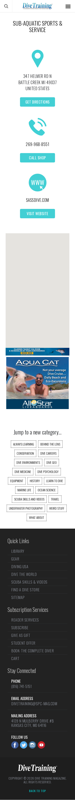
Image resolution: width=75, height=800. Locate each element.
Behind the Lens (50, 444)
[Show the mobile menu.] (68, 6)
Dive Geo (51, 462)
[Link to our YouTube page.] (41, 745)
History (35, 480)
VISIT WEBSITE (37, 213)
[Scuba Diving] (37, 6)
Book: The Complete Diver (32, 650)
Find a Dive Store (25, 589)
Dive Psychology (48, 471)
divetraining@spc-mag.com (34, 703)
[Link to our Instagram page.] (32, 745)
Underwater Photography (26, 508)
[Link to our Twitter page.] (23, 745)
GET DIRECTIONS (37, 102)
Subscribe (20, 627)
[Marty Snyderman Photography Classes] (37, 354)
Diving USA (19, 566)
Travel (55, 499)
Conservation (25, 453)
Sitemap (18, 597)
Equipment (16, 480)
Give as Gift (20, 635)
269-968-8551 (37, 144)
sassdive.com (37, 200)
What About (36, 517)
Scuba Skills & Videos (29, 582)
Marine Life (24, 490)
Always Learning (23, 444)
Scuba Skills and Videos (29, 499)
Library (17, 551)
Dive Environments (28, 462)
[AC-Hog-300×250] (37, 407)
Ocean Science (47, 490)
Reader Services (25, 620)
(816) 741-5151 (21, 686)
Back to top (37, 791)
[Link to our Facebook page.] (15, 745)
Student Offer (23, 643)
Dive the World (24, 574)
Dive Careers (48, 453)
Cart (15, 658)
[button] (37, 287)
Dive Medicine (23, 471)
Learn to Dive (54, 480)
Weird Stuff (56, 508)
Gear (15, 559)
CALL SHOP (37, 157)
